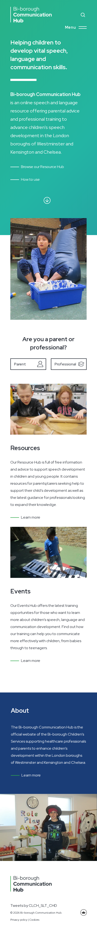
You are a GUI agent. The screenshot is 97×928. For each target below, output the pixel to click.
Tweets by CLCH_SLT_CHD (33, 905)
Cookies (34, 920)
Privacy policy (18, 920)
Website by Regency (83, 912)
